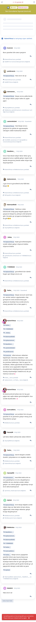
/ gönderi (17, 2)
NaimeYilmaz (9, 76)
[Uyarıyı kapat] (29, 618)
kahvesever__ (9, 477)
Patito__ (7, 325)
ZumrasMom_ (9, 551)
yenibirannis (9, 352)
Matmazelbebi (10, 336)
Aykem (7, 570)
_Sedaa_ (7, 333)
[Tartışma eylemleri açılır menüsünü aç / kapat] (34, 2)
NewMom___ (9, 344)
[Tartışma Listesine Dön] (2, 2)
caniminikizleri (10, 348)
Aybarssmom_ (10, 340)
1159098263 (9, 329)
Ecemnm (8, 355)
